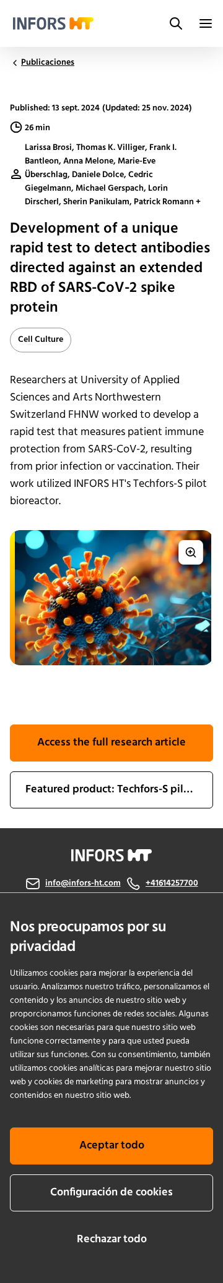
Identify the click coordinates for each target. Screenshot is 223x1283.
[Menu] (205, 23)
